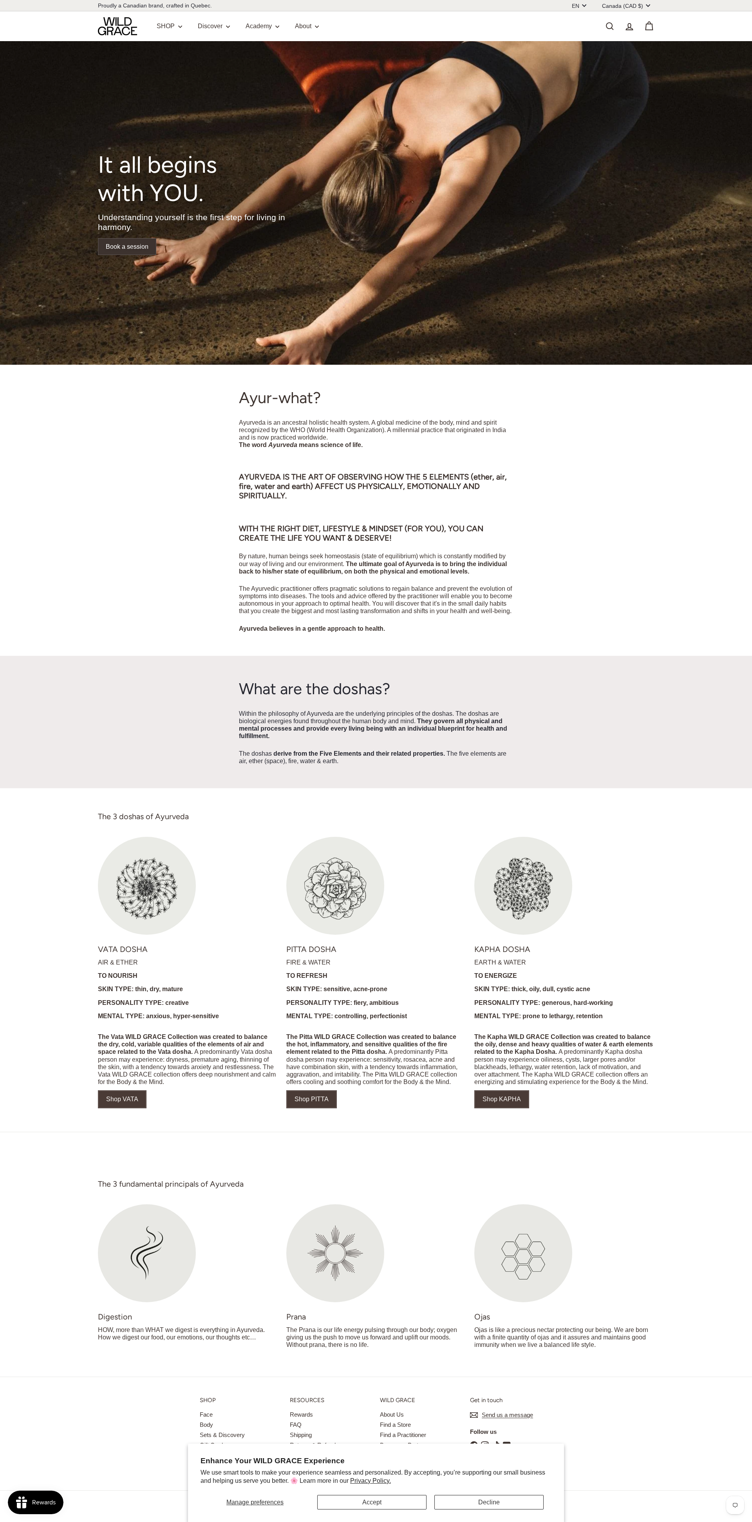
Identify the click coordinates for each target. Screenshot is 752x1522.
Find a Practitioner (403, 1435)
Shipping (301, 1435)
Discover (211, 26)
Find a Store (395, 1424)
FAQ (296, 1424)
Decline (489, 1502)
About (304, 26)
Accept (371, 1502)
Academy (259, 26)
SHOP (166, 26)
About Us (392, 1414)
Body (206, 1424)
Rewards (301, 1414)
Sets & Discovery (222, 1435)
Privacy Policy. (370, 1480)
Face (206, 1414)
